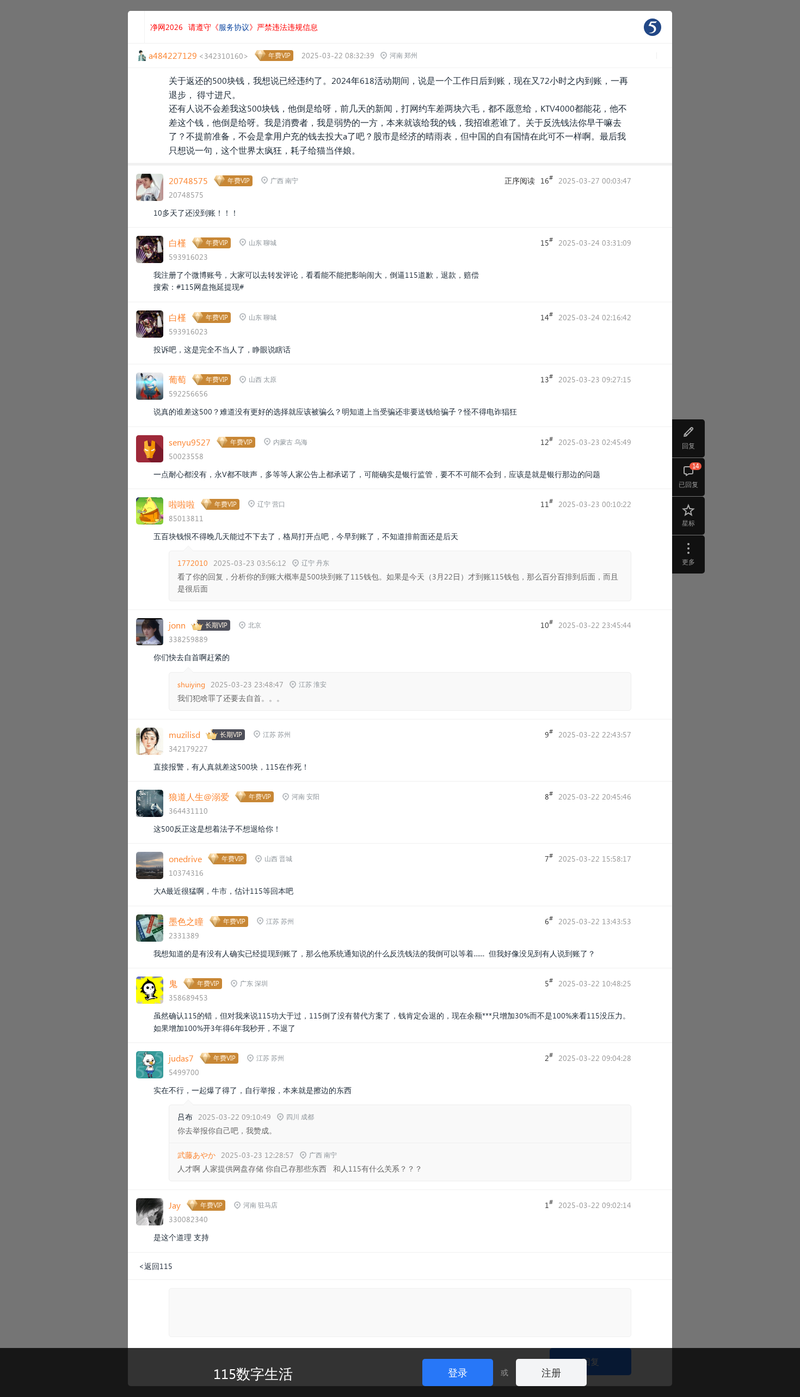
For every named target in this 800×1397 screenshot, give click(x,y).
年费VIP (279, 55)
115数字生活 (253, 1373)
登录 (457, 1372)
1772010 (192, 563)
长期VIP (216, 625)
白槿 (177, 242)
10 (546, 624)
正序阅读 (519, 180)
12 (546, 441)
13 (546, 379)
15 (546, 242)
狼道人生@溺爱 (199, 796)
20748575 (188, 180)
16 (546, 180)
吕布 (185, 1117)
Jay (175, 1205)
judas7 (181, 1058)
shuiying (191, 684)
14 (546, 316)
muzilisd (184, 734)
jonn (177, 625)
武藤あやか (196, 1155)
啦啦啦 (182, 504)
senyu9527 (190, 442)
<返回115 (156, 1266)
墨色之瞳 (186, 921)
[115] (652, 27)
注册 (551, 1372)
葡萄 (177, 379)
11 (546, 503)
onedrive (185, 858)
